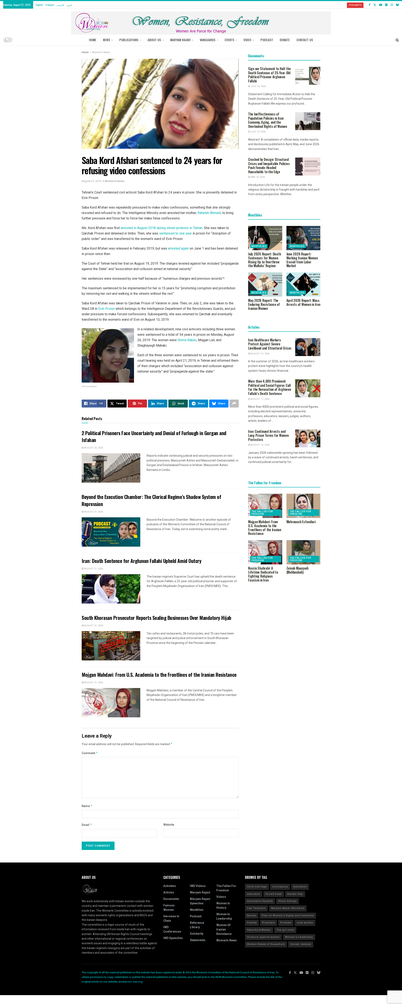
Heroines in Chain (171, 918)
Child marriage (257, 886)
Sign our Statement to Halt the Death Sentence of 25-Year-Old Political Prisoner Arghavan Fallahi (269, 74)
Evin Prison (106, 309)
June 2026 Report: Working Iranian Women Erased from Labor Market (302, 259)
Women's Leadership (299, 937)
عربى (69, 4)
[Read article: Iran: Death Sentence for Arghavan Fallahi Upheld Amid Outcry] (111, 589)
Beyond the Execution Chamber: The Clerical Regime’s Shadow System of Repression (151, 500)
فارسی (60, 4)
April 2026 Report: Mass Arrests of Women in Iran (303, 302)
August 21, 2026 (93, 512)
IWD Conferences (172, 929)
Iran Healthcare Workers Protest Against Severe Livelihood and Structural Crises (269, 344)
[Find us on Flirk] (386, 5)
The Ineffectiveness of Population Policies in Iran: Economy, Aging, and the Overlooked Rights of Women (267, 120)
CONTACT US (304, 39)
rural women (305, 922)
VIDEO (247, 39)
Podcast (195, 916)
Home (92, 39)
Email (87, 825)
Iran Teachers (256, 908)
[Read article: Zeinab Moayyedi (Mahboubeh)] (303, 552)
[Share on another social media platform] (234, 404)
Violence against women (263, 937)
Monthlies (258, 246)
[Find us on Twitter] (374, 5)
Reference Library (197, 925)
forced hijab (273, 894)
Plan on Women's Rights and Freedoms (288, 915)
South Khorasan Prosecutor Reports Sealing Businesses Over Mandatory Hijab (156, 617)
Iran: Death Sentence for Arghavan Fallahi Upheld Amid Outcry (141, 560)
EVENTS (229, 39)
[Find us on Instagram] (391, 5)
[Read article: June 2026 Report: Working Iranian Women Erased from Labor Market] (303, 238)
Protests (285, 922)
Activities (169, 886)
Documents (171, 899)
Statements (197, 940)
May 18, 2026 (257, 177)
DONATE (285, 39)
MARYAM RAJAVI (180, 39)
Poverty (252, 922)
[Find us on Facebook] (369, 5)
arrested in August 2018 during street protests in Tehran (161, 228)
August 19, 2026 (259, 353)
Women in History (223, 905)
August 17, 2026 (259, 399)
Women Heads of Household (266, 944)
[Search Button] (397, 40)
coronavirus (280, 886)
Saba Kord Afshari (259, 930)
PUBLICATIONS (128, 39)
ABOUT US (154, 39)
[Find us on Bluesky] (397, 5)
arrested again (178, 248)
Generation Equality (260, 901)
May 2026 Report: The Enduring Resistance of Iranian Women (264, 304)
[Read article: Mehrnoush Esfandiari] (303, 506)
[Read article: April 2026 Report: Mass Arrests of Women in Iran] (303, 284)
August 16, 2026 (259, 445)
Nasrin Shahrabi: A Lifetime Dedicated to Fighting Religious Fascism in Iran (263, 574)
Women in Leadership (224, 916)
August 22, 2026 (93, 448)
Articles (168, 892)
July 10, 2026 (258, 86)
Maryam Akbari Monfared (287, 908)
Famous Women (169, 907)
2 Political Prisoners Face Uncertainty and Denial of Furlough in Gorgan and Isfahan (154, 436)
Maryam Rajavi (200, 892)
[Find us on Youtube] (380, 5)
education (300, 886)
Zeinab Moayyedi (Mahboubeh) (297, 570)
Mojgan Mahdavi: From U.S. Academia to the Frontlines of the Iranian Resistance (159, 674)
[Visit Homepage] (201, 21)
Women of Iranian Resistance (224, 929)
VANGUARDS (207, 39)
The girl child (285, 930)
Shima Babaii (187, 340)
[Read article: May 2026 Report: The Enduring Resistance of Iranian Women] (265, 284)
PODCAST (266, 39)
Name (87, 806)
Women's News (101, 52)
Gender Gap (295, 894)
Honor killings (287, 901)
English (39, 4)
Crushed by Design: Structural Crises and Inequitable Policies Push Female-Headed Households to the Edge (269, 165)
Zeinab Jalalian (300, 944)
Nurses (251, 915)
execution (253, 894)
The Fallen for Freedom (262, 513)
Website (168, 825)
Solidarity (196, 934)
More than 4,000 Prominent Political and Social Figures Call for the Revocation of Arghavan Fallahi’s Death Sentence (269, 387)
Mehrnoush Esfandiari (301, 521)
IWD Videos (198, 886)
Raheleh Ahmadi (209, 213)
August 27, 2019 (91, 181)
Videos (221, 897)
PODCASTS (355, 5)
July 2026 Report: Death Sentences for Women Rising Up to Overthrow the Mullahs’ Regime (264, 259)
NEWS (106, 39)
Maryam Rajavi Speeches (200, 901)
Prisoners (268, 922)
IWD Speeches (173, 938)
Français (49, 4)
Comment (90, 753)
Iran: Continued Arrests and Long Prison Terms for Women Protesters (268, 435)
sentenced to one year (175, 233)
